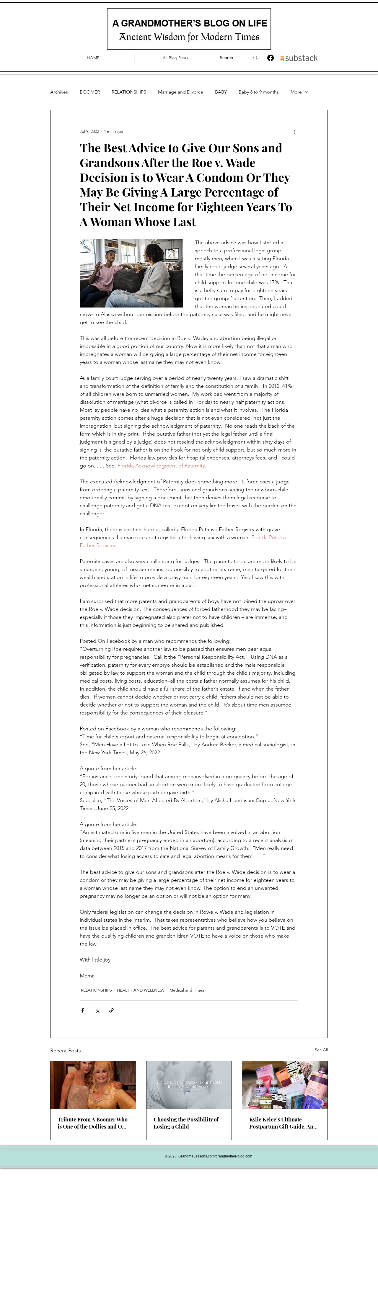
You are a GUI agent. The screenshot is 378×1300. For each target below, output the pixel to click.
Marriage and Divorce (180, 92)
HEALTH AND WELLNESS (140, 990)
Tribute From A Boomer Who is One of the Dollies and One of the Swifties (93, 1123)
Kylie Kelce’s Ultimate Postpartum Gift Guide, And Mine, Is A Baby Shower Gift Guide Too (283, 1123)
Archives (59, 92)
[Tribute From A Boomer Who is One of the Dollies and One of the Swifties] (93, 1085)
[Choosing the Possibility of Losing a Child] (189, 1085)
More (296, 92)
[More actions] (294, 131)
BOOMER (90, 92)
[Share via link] (111, 1010)
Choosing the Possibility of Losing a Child (186, 1123)
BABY (221, 92)
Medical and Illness (187, 990)
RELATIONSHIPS (129, 92)
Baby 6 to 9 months (259, 92)
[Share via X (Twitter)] (97, 1010)
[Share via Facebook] (82, 1010)
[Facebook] (270, 58)
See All (321, 1049)
